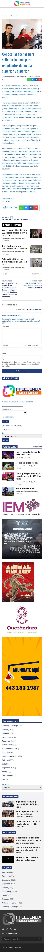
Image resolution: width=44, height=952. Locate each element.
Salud (4, 764)
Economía (6, 737)
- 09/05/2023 (19, 484)
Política (5, 760)
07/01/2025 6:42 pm (34, 76)
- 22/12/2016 (26, 457)
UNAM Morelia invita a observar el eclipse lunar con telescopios (27, 858)
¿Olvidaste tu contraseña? (12, 426)
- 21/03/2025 (19, 468)
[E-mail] (40, 79)
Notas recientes (9, 832)
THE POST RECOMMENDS (12, 225)
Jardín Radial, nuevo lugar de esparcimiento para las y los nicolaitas (14, 247)
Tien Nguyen (19, 457)
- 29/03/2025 (5, 270)
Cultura (5, 730)
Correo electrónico (30, 346)
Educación (6, 201)
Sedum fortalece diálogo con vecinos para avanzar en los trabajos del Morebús (28, 850)
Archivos (5, 784)
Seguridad (6, 768)
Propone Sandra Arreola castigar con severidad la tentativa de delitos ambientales (28, 824)
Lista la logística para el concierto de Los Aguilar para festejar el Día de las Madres (28, 476)
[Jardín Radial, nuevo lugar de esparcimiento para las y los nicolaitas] (36, 249)
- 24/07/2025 (5, 254)
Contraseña (6, 409)
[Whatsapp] (29, 79)
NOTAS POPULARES (10, 447)
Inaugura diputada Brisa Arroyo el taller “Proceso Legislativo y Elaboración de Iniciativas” (27, 814)
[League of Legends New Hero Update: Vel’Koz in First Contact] (8, 455)
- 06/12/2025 (5, 241)
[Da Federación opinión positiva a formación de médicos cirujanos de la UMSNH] (36, 262)
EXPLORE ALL (37, 446)
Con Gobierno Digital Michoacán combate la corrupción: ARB (33, 285)
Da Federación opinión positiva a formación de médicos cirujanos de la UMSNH (14, 262)
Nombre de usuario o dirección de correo (17, 402)
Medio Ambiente (8, 749)
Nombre (5, 346)
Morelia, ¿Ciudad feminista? (25, 488)
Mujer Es (5, 752)
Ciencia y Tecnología (10, 726)
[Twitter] (32, 79)
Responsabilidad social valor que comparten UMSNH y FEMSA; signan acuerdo (27, 804)
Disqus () (38, 309)
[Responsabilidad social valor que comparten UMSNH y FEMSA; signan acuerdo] (8, 804)
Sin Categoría (7, 775)
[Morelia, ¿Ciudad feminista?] (8, 491)
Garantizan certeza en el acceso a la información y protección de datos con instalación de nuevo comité (28, 840)
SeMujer (5, 772)
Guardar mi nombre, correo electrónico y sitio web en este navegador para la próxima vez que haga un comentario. (21, 364)
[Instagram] (11, 929)
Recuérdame (10, 417)
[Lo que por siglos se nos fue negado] (8, 466)
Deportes (5, 733)
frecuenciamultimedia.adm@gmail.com (14, 76)
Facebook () (30, 309)
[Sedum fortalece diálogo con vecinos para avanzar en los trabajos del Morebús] (8, 849)
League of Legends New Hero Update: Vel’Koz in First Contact (28, 453)
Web (4, 353)
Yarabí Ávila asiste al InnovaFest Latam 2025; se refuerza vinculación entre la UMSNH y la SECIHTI (15, 233)
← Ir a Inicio (6, 429)
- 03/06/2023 (19, 494)
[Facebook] (36, 79)
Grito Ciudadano (8, 745)
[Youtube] (15, 929)
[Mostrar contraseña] (25, 412)
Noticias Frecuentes (9, 756)
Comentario (7, 326)
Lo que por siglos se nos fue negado (27, 463)
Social (4, 779)
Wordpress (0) (20, 309)
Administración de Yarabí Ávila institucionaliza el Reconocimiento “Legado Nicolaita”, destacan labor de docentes (10, 290)
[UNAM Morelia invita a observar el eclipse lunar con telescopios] (8, 859)
